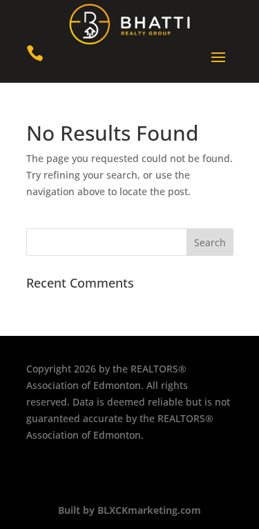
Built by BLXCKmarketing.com (129, 510)
